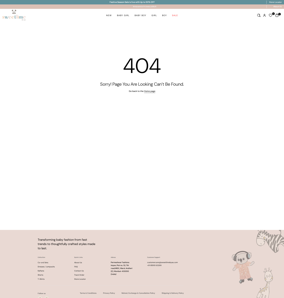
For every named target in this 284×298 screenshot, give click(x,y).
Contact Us (79, 271)
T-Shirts (41, 279)
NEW (109, 15)
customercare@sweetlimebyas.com (162, 262)
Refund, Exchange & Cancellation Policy (138, 293)
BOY (164, 15)
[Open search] (258, 15)
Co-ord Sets (43, 262)
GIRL (154, 15)
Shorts (40, 275)
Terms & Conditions (88, 293)
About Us (277, 6)
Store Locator (275, 2)
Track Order (79, 275)
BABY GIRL (123, 15)
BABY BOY (140, 15)
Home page (149, 91)
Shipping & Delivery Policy (173, 293)
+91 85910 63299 (154, 265)
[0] (270, 15)
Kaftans (41, 271)
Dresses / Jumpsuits (46, 267)
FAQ (76, 267)
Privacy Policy (109, 293)
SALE (175, 15)
